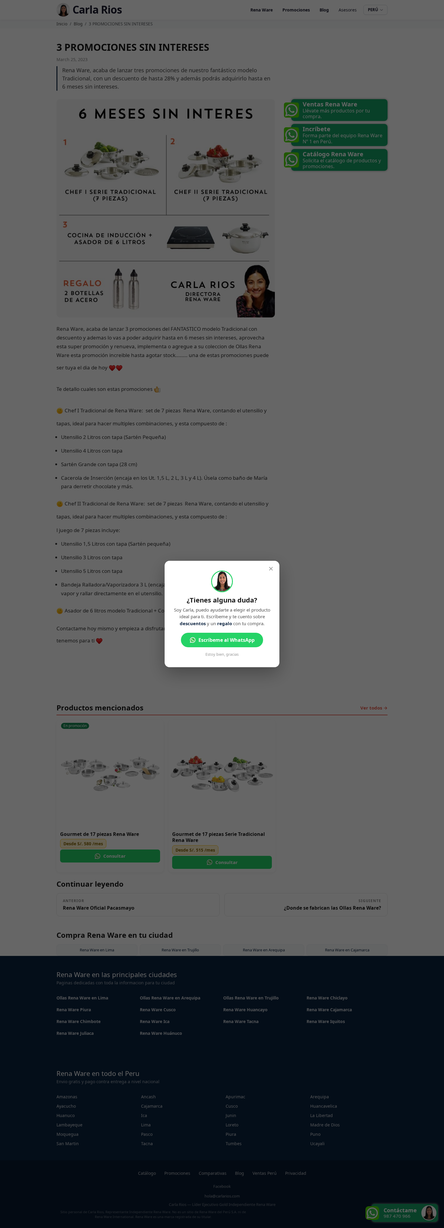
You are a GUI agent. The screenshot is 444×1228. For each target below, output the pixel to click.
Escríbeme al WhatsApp (226, 640)
